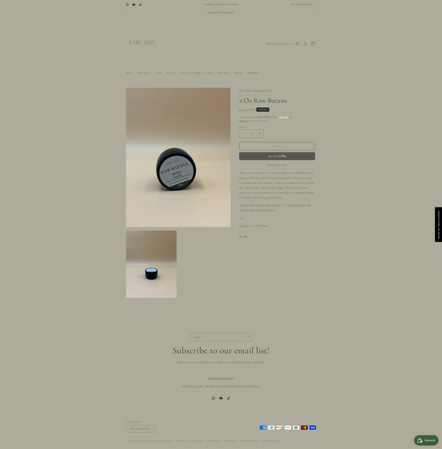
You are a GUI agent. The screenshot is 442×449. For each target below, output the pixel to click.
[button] (297, 43)
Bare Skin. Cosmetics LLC (144, 441)
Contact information (250, 441)
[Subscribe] (248, 337)
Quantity (243, 126)
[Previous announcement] (184, 4)
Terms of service (214, 441)
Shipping (243, 121)
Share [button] (246, 236)
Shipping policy (231, 441)
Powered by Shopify (164, 441)
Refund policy (182, 441)
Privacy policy (197, 441)
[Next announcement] (258, 4)
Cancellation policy (270, 441)
